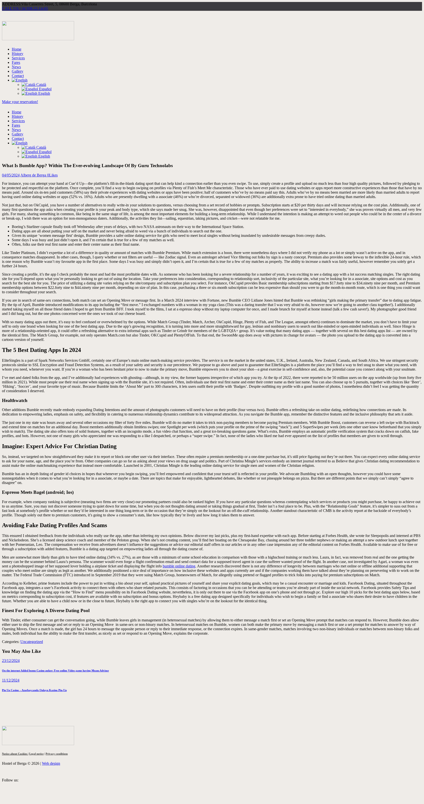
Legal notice (36, 753)
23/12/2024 (11, 660)
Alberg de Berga (33, 175)
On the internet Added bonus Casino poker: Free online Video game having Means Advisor (55, 670)
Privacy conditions (57, 753)
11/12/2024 (10, 680)
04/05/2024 (11, 175)
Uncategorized (31, 642)
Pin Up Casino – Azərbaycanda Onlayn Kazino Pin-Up (34, 690)
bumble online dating (179, 566)
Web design (51, 763)
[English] (19, 80)
